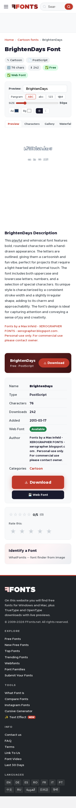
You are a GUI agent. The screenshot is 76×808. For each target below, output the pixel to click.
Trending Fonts (16, 657)
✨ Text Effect (19, 717)
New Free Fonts (17, 645)
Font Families (15, 669)
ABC (31, 96)
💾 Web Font (38, 495)
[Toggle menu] (6, 7)
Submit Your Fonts (19, 675)
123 (51, 96)
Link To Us (12, 753)
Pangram (17, 96)
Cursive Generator (18, 711)
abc (41, 96)
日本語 (44, 789)
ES (26, 782)
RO (35, 782)
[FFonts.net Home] (25, 6)
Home (9, 40)
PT (61, 782)
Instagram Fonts (17, 705)
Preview (13, 123)
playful (17, 240)
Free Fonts (13, 639)
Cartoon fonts (28, 40)
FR (44, 782)
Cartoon (36, 468)
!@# (60, 96)
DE (17, 782)
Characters (32, 123)
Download (56, 363)
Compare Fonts (16, 699)
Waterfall (65, 123)
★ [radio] (13, 531)
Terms (9, 747)
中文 (9, 789)
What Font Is (14, 693)
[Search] (69, 7)
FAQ (8, 741)
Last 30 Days (14, 765)
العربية (30, 789)
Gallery (49, 123)
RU (19, 789)
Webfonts (12, 663)
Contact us (13, 735)
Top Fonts (12, 651)
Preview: (15, 88)
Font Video (13, 759)
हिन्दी (55, 789)
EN (9, 782)
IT (52, 782)
